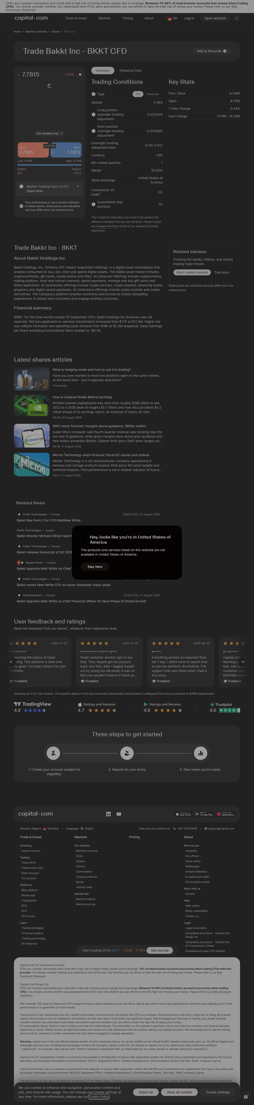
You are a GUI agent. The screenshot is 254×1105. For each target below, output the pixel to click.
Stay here (95, 567)
